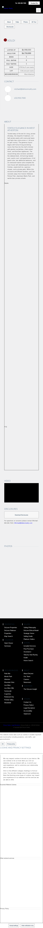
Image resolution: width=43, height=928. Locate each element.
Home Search (28, 660)
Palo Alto (7, 673)
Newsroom (27, 682)
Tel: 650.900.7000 (20, 3)
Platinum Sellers (29, 639)
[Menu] (37, 10)
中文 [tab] (5, 427)
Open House (8, 643)
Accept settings (13, 925)
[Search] (32, 10)
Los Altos (7, 685)
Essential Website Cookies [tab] (8, 785)
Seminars (7, 646)
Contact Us (34, 3)
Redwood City (9, 697)
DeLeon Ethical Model (31, 630)
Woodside (7, 703)
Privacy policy (11, 744)
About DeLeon (28, 673)
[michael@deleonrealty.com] (7, 89)
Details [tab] (6, 183)
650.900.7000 (20, 98)
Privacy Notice (29, 705)
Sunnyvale (7, 691)
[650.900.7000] (7, 98)
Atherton (7, 679)
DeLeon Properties (10, 627)
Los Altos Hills (9, 688)
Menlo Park (8, 676)
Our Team (27, 676)
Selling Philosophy (30, 627)
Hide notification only (28, 925)
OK (3, 744)
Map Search (8, 636)
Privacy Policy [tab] (4, 908)
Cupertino (7, 694)
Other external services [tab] (7, 858)
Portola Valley (9, 700)
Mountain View (9, 682)
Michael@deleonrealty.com (23, 523)
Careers (26, 679)
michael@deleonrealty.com (25, 89)
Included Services (30, 646)
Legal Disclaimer (29, 708)
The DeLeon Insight (30, 689)
